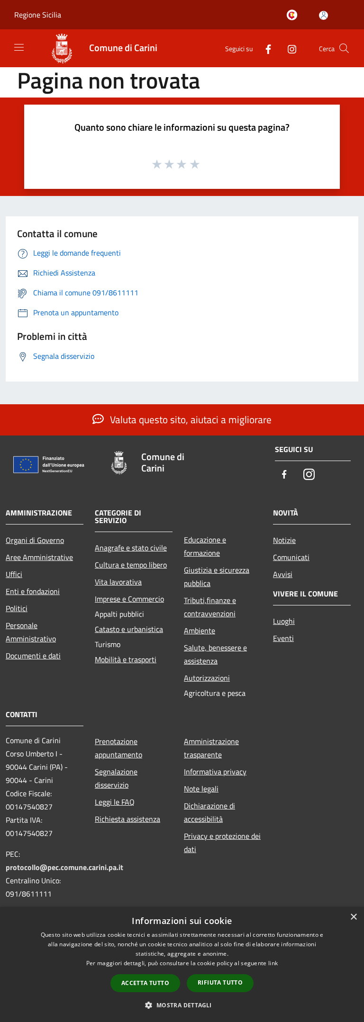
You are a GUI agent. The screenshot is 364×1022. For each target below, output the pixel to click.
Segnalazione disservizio (116, 778)
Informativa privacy (215, 771)
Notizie (284, 540)
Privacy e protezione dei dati (222, 842)
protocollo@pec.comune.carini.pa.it (64, 867)
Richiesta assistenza (127, 819)
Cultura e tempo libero (131, 564)
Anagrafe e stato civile (131, 547)
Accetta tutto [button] (145, 983)
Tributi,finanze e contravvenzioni (210, 607)
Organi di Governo (35, 540)
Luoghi (284, 621)
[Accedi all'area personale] (323, 15)
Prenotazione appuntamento (118, 748)
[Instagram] (288, 48)
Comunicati (291, 557)
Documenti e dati (33, 655)
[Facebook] (264, 48)
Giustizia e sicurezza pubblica (216, 576)
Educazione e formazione (205, 546)
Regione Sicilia (37, 14)
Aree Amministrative (39, 557)
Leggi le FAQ (115, 802)
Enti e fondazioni (33, 591)
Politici (16, 608)
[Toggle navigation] (19, 47)
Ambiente (199, 630)
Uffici (14, 574)
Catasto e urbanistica (129, 629)
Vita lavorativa (118, 581)
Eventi (283, 638)
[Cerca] (344, 48)
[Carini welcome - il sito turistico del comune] (294, 16)
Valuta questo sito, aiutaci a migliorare (190, 419)
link (273, 963)
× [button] (353, 917)
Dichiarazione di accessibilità (209, 812)
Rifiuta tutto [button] (220, 982)
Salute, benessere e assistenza (215, 654)
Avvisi (282, 574)
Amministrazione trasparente (211, 748)
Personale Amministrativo (31, 632)
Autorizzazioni (207, 678)
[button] (181, 1005)
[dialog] (182, 964)
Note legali (201, 788)
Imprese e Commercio (129, 598)
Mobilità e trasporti (125, 659)
